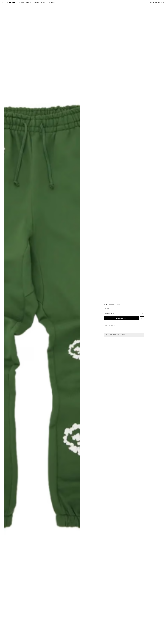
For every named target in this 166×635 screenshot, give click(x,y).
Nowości (21, 2)
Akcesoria (43, 2)
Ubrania (36, 2)
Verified (53, 2)
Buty (31, 2)
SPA (49, 2)
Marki (27, 2)
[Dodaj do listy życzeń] (142, 318)
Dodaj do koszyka (121, 318)
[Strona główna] (8, 2)
